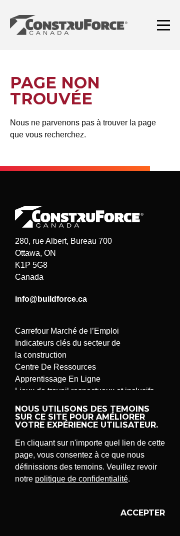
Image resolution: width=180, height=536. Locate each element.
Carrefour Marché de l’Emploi (67, 331)
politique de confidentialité (81, 479)
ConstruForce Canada (69, 25)
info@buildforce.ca (51, 299)
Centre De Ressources (55, 367)
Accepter (142, 513)
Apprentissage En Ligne (57, 379)
